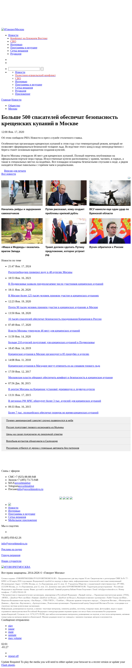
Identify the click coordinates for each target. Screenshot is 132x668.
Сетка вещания (19, 50)
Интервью (16, 44)
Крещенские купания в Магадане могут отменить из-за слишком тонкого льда (54, 365)
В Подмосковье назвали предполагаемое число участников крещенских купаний (55, 283)
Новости (13, 35)
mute (11, 631)
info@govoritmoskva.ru (30, 489)
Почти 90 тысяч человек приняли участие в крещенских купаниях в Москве (53, 307)
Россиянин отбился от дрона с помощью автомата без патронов (42, 448)
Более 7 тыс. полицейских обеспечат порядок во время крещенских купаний (53, 412)
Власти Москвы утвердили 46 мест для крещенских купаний (44, 330)
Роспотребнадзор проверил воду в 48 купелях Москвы (40, 272)
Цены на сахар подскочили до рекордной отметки (34, 434)
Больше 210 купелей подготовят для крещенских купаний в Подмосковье (51, 342)
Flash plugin (8, 665)
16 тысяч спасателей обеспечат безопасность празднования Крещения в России (55, 318)
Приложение (22, 93)
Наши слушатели (11, 561)
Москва (12, 108)
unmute (12, 635)
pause (11, 628)
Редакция (15, 53)
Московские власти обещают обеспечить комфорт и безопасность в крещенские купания (60, 377)
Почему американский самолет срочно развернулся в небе (39, 420)
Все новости (8, 173)
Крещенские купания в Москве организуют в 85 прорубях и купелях (48, 354)
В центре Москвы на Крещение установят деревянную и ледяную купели (51, 389)
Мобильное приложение (22, 520)
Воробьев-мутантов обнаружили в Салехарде (32, 441)
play (10, 625)
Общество (14, 105)
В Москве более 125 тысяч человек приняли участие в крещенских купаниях (53, 295)
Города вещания (10, 555)
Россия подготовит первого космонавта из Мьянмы (35, 427)
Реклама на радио (11, 549)
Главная (6, 99)
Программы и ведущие (23, 47)
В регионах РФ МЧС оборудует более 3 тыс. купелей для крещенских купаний (54, 400)
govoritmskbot (22, 482)
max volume (15, 638)
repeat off (13, 656)
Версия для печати (15, 170)
